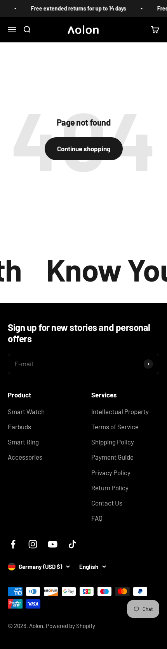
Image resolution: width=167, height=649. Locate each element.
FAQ (97, 518)
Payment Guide (112, 457)
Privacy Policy (110, 472)
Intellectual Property (120, 411)
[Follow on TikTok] (72, 544)
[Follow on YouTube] (52, 544)
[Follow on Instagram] (33, 544)
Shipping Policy (112, 442)
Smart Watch (26, 411)
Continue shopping (83, 148)
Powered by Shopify (70, 625)
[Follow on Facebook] (13, 544)
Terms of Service (115, 426)
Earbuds (19, 426)
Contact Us (106, 503)
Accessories (25, 457)
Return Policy (110, 488)
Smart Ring (23, 442)
